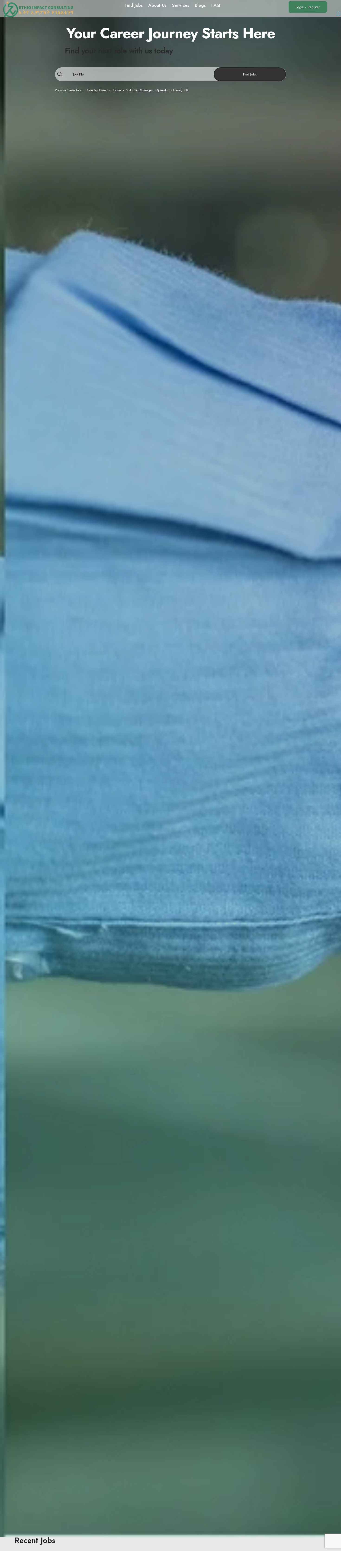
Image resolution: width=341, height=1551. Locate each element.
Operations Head (168, 90)
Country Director (99, 90)
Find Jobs (250, 74)
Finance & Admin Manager (133, 90)
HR (186, 90)
